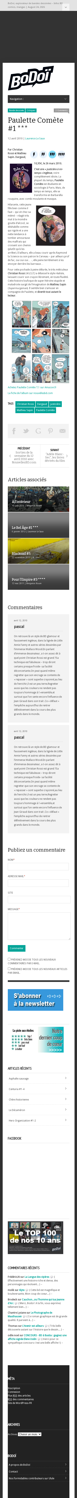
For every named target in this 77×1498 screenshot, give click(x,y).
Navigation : (65, 7)
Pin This (50, 431)
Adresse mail (16, 876)
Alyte (21, 1290)
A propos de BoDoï (19, 1464)
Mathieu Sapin (25, 410)
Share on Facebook (14, 431)
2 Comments (61, 110)
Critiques (31, 110)
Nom (11, 859)
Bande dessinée (16, 110)
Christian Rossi (25, 404)
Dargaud (42, 404)
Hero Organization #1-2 (22, 1120)
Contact (13, 1471)
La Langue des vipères (37, 1276)
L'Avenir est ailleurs (33, 1325)
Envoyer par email (63, 431)
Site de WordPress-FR (20, 1403)
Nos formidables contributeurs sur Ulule (31, 1478)
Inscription (14, 1388)
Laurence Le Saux (35, 138)
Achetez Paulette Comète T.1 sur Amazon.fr (32, 387)
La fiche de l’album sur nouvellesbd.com (30, 393)
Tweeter (26, 431)
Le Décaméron (17, 1110)
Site (10, 892)
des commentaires (21, 1399)
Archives (12, 1434)
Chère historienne (19, 1099)
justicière (55, 404)
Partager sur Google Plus (38, 431)
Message (14, 909)
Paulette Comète (45, 410)
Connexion (14, 1392)
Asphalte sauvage (19, 1078)
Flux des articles (19, 1395)
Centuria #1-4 (16, 1089)
